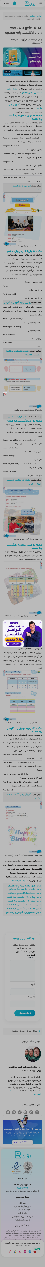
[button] (5, 394)
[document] (22, 633)
